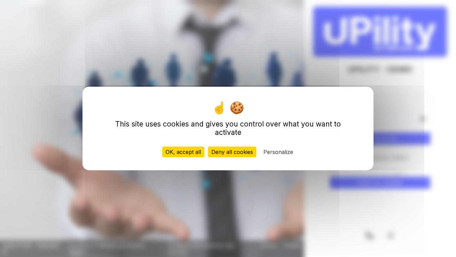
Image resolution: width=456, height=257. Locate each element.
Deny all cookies (232, 152)
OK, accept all (183, 152)
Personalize (278, 152)
